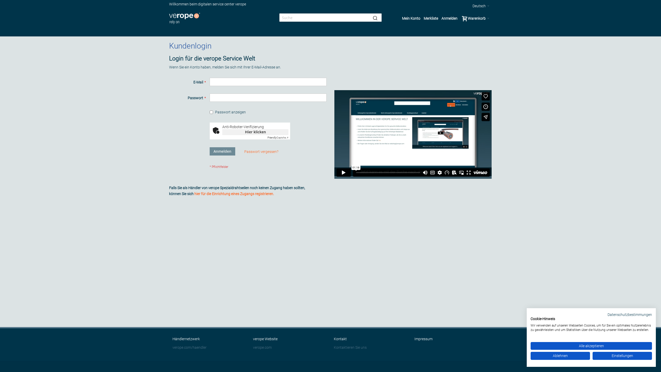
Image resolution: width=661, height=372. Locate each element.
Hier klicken (255, 131)
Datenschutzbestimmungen (630, 315)
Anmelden (450, 18)
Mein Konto (411, 18)
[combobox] (330, 17)
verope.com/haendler (189, 347)
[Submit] (375, 17)
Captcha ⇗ (277, 137)
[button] (481, 6)
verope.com (262, 347)
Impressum (423, 339)
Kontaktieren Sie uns (350, 347)
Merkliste (431, 18)
